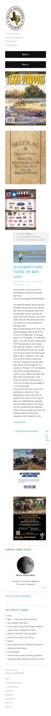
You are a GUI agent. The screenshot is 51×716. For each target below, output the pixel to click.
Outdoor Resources (13, 683)
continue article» (19, 422)
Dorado (10, 641)
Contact (8, 707)
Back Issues (10, 699)
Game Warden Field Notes (17, 623)
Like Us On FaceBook (18, 596)
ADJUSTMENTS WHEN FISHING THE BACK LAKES (28, 272)
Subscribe (9, 695)
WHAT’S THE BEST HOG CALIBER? (22, 633)
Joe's (44, 587)
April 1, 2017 (25, 281)
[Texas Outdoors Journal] (15, 18)
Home (28, 233)
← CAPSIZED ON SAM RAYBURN (25, 431)
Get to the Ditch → (48, 437)
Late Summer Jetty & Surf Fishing (20, 637)
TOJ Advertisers (11, 687)
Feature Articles (18, 284)
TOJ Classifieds (13, 651)
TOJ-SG (16, 281)
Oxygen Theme (19, 673)
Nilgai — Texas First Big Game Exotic (22, 619)
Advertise (9, 691)
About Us (8, 703)
